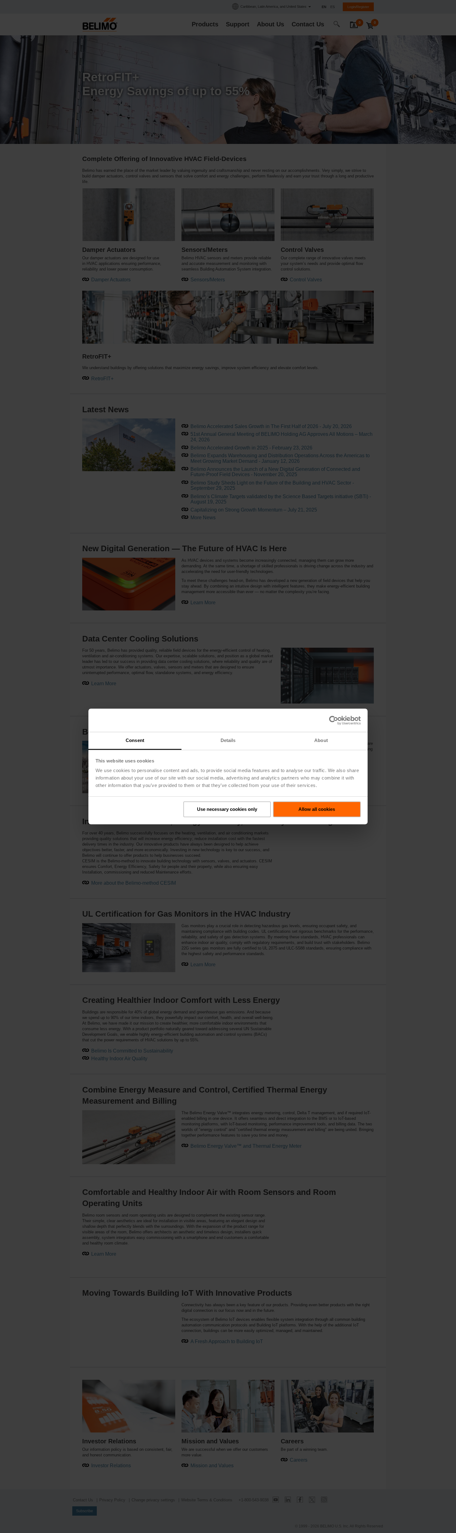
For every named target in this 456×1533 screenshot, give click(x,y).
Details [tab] (228, 740)
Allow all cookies (316, 809)
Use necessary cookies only (227, 809)
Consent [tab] (135, 740)
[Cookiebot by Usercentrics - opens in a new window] (333, 720)
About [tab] (321, 740)
